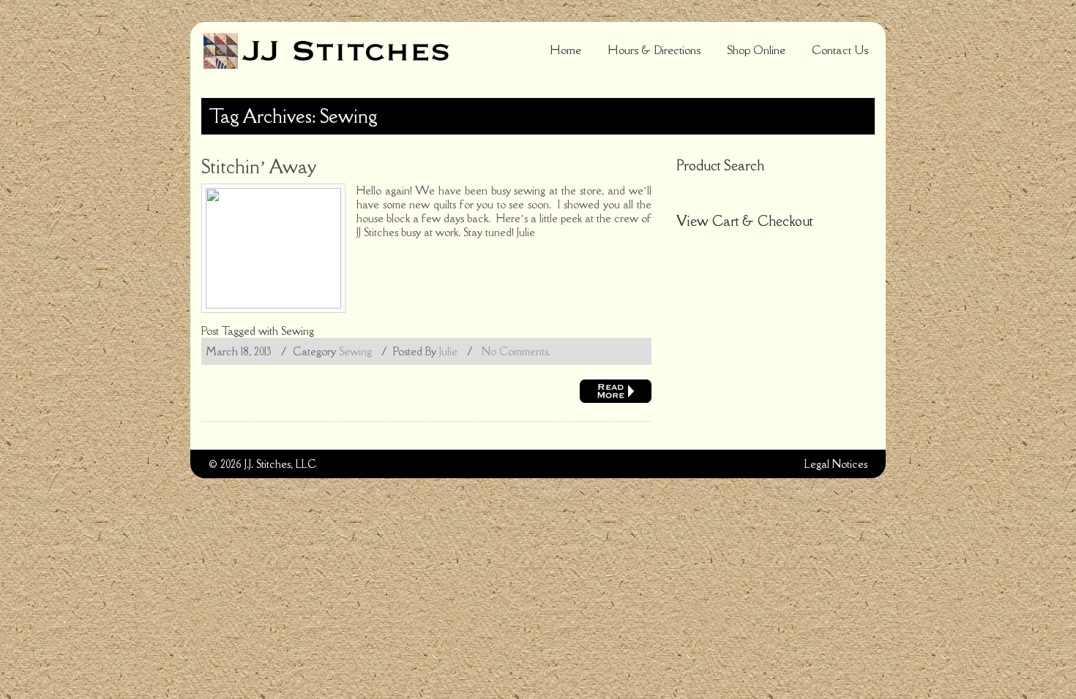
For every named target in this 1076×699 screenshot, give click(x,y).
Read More (615, 391)
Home (565, 49)
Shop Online (756, 49)
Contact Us (840, 49)
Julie (448, 351)
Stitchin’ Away (258, 166)
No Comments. (516, 351)
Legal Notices (835, 464)
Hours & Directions (654, 49)
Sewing (297, 331)
